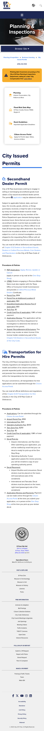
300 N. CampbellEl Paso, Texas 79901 (22, 549)
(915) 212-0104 (22, 64)
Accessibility (22, 702)
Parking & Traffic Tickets (22, 674)
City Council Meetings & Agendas (22, 618)
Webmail (22, 723)
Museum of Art (22, 582)
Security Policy (22, 718)
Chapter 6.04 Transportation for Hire (21, 394)
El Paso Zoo (22, 575)
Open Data (22, 635)
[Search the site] (41, 6)
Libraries (22, 589)
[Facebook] (13, 695)
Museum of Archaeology (22, 579)
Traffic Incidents (22, 628)
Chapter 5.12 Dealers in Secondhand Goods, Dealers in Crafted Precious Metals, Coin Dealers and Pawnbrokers (21, 250)
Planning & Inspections (11, 57)
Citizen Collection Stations (22, 611)
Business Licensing (28, 57)
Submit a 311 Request (22, 651)
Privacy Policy (22, 714)
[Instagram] (25, 695)
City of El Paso (18, 727)
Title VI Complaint (22, 661)
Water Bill (22, 680)
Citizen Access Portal (15, 416)
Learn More (28, 79)
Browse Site (21, 49)
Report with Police (22, 654)
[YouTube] (21, 695)
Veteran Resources (22, 638)
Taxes (22, 677)
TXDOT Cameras (22, 631)
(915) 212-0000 (20, 553)
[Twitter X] (16, 695)
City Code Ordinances (22, 615)
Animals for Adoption (22, 605)
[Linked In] (30, 695)
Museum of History (22, 585)
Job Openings (22, 621)
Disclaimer (22, 706)
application (17, 197)
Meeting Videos (22, 625)
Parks (22, 592)
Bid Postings (22, 608)
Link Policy (22, 710)
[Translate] (33, 5)
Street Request (22, 657)
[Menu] (22, 15)
